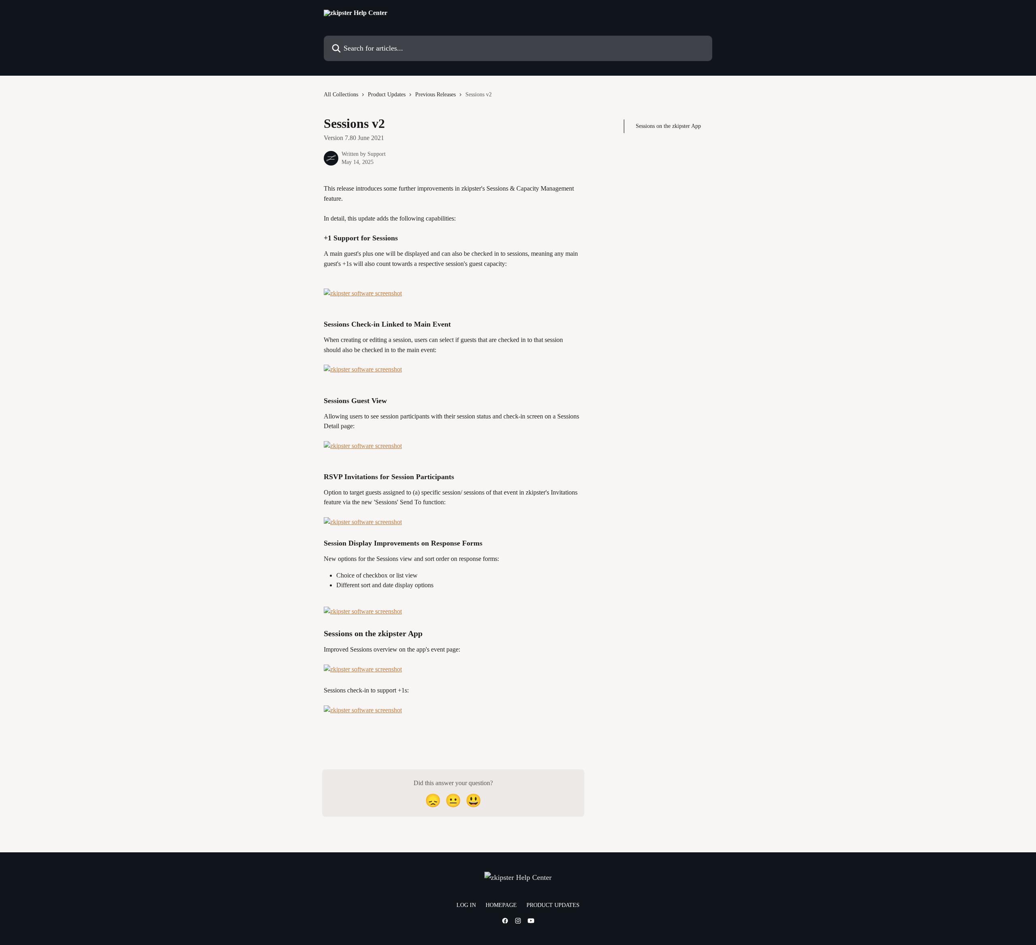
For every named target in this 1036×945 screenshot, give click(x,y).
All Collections (341, 94)
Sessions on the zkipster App (668, 126)
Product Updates (386, 94)
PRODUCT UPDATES (553, 905)
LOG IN (466, 905)
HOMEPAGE (501, 905)
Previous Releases (435, 94)
